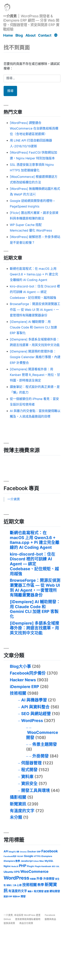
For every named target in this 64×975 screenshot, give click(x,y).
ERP (39, 851)
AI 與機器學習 (34, 699)
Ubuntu (8, 871)
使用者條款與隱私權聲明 (27, 919)
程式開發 (29, 769)
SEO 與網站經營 (36, 713)
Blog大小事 (20, 666)
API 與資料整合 (35, 706)
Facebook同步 (10, 856)
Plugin (30, 866)
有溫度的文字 (22, 810)
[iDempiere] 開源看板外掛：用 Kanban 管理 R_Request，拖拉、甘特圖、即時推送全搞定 (35, 374)
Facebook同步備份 (28, 673)
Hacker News (23, 679)
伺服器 (33, 879)
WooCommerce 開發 (42, 735)
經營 (46, 891)
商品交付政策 (26, 923)
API (6, 851)
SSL (57, 866)
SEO (53, 866)
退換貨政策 (9, 923)
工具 (14, 885)
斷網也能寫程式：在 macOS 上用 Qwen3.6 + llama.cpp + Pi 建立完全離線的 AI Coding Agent (34, 274)
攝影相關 (18, 797)
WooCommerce (34, 871)
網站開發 (55, 891)
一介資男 (10, 16)
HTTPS (37, 856)
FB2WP (20, 856)
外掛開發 (40, 755)
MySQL (49, 860)
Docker (31, 851)
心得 (19, 885)
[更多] (56, 36)
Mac (41, 861)
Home (8, 35)
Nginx (7, 866)
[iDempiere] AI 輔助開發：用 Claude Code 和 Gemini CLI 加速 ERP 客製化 (33, 327)
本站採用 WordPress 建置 (27, 915)
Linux (36, 861)
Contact (44, 35)
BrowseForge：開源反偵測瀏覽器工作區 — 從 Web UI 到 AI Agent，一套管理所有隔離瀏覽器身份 (35, 309)
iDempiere (46, 856)
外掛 (39, 878)
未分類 (16, 817)
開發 (23, 896)
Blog (19, 35)
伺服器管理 (31, 762)
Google (28, 856)
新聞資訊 (18, 803)
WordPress (32, 720)
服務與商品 (50, 919)
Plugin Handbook (43, 866)
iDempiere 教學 (12, 861)
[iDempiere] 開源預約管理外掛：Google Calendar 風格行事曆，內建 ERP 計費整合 (35, 357)
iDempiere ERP (24, 686)
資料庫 (27, 776)
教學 (40, 885)
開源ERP (16, 896)
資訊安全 (29, 783)
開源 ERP (8, 896)
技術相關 (18, 693)
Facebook (49, 851)
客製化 (9, 885)
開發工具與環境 (35, 790)
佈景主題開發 (44, 744)
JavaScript (27, 860)
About (30, 35)
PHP (22, 866)
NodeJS (14, 866)
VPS (17, 871)
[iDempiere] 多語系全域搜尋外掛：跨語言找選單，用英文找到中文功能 (34, 628)
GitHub (7, 919)
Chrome (23, 852)
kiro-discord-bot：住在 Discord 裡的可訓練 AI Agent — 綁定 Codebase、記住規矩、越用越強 (35, 291)
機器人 (30, 891)
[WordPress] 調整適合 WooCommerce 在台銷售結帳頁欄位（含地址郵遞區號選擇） (34, 128)
